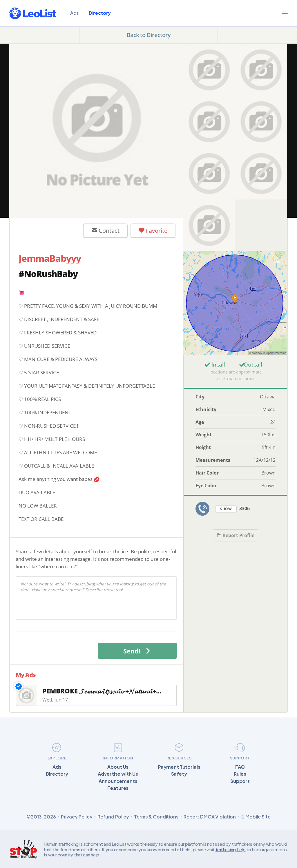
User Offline (51, 230)
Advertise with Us (118, 774)
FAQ (240, 767)
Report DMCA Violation (210, 816)
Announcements (118, 781)
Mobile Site (258, 816)
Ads (74, 13)
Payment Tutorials (179, 767)
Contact (108, 231)
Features (117, 788)
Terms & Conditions (156, 816)
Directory (100, 13)
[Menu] (285, 13)
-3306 (235, 508)
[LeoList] (32, 13)
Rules (240, 774)
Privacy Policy (77, 816)
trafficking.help (230, 849)
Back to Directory (149, 35)
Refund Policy (113, 816)
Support (240, 781)
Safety (179, 774)
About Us (117, 767)
